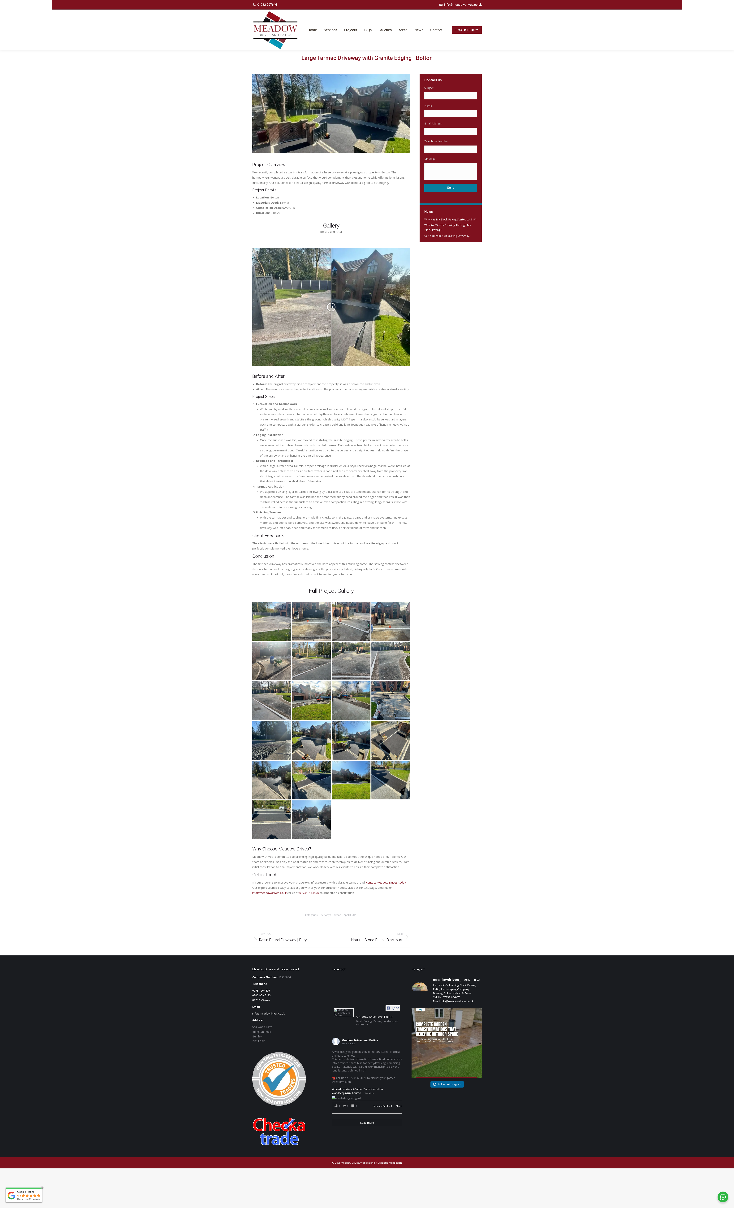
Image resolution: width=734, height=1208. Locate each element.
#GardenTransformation (368, 1089)
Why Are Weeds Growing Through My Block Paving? (447, 227)
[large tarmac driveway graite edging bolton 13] (311, 700)
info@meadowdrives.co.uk (463, 5)
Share (399, 1106)
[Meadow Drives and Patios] (344, 1012)
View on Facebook (383, 1106)
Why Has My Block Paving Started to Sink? (450, 219)
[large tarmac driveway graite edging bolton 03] (390, 780)
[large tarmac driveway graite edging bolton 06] (271, 780)
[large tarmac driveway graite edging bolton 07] (390, 740)
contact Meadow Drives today (386, 882)
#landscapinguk (341, 1093)
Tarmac (336, 915)
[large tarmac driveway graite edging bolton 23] (311, 621)
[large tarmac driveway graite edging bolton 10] (271, 740)
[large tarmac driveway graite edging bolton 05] (311, 780)
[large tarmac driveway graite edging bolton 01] (311, 819)
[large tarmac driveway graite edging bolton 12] (351, 700)
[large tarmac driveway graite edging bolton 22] (351, 621)
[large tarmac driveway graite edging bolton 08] (351, 740)
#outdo (356, 1093)
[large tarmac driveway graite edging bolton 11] (390, 700)
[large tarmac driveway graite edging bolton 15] (390, 661)
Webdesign (366, 1162)
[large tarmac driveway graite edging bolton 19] (390, 621)
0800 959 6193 (261, 995)
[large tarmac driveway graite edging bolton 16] (351, 661)
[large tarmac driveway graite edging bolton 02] (271, 819)
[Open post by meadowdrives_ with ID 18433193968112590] (447, 1043)
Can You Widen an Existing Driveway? (447, 235)
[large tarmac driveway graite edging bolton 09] (311, 740)
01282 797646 (267, 5)
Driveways (325, 915)
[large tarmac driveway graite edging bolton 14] (271, 700)
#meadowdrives (342, 1089)
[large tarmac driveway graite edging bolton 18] (311, 661)
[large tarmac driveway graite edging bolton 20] (271, 661)
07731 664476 (309, 893)
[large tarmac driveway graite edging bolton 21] (271, 621)
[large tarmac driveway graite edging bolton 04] (351, 780)
